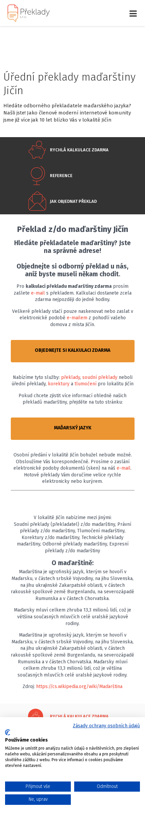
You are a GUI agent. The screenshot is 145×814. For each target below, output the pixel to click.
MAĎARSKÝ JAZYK (72, 428)
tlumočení (85, 384)
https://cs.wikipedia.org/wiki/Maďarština (79, 686)
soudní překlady (99, 377)
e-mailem (77, 318)
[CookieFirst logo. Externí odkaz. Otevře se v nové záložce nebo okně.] (7, 732)
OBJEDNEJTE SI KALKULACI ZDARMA (72, 350)
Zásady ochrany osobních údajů (106, 726)
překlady (70, 377)
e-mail (38, 293)
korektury (58, 384)
